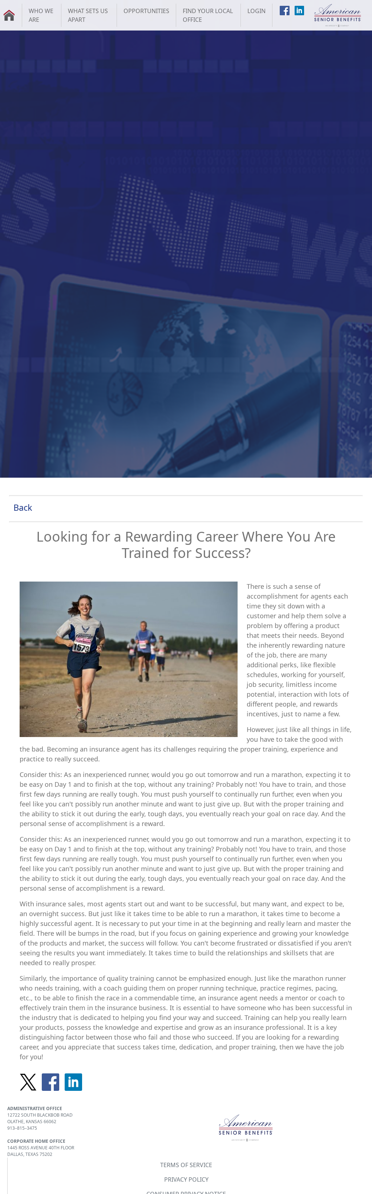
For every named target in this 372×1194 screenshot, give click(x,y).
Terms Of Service (186, 1165)
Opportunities (146, 11)
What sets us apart (88, 15)
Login (256, 11)
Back (22, 507)
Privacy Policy (186, 1179)
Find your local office (208, 15)
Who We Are (41, 15)
